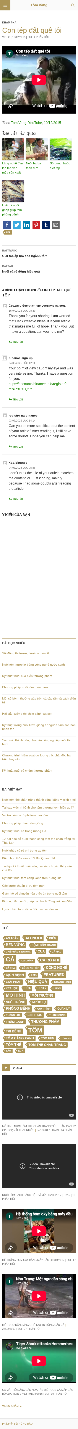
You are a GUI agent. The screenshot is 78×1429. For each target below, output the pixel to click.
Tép (8, 232)
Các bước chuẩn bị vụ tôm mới (23, 885)
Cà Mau (56, 951)
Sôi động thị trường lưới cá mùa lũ (25, 653)
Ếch (21, 1050)
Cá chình (27, 960)
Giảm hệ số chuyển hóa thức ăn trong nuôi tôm (34, 893)
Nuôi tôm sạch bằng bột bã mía (24, 1195)
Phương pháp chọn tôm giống (22, 823)
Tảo (8, 1050)
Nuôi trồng (15, 1002)
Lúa (27, 988)
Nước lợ (39, 1002)
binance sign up (21, 358)
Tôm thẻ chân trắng (47, 1045)
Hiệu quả (37, 981)
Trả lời (18, 342)
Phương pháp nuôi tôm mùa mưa (25, 687)
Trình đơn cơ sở (5, 5)
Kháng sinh (62, 982)
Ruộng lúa (13, 1015)
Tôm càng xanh (20, 1038)
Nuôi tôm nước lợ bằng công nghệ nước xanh (33, 664)
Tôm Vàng (39, 5)
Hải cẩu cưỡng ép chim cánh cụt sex (27, 713)
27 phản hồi (32, 1328)
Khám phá (9, 22)
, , (36, 123)
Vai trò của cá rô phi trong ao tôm (25, 815)
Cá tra (10, 968)
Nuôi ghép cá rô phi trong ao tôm (24, 850)
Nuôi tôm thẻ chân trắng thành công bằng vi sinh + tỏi (39, 799)
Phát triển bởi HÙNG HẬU (17, 1423)
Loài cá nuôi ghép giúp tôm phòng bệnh (12, 209)
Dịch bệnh (15, 975)
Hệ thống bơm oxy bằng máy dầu (25, 1260)
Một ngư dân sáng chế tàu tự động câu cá (33, 1324)
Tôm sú (66, 1038)
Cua (41, 951)
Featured (54, 974)
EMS (34, 975)
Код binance (18, 462)
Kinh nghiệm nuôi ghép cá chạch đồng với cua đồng (37, 901)
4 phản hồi (41, 37)
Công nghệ (56, 967)
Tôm (35, 1030)
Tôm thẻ (13, 1045)
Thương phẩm (45, 1021)
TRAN (55, 1130)
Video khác (12, 1405)
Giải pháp (13, 982)
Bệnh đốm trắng (44, 945)
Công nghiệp (30, 968)
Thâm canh (15, 1022)
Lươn (57, 988)
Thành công (57, 1015)
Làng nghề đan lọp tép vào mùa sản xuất (12, 168)
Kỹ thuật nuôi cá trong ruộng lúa (24, 831)
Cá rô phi (49, 960)
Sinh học (35, 1015)
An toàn (12, 938)
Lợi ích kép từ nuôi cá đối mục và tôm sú (30, 909)
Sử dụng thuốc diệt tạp (60, 166)
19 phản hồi (59, 1393)
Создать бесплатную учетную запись (37, 305)
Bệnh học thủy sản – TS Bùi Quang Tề (28, 858)
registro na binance (23, 415)
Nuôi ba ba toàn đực (33, 166)
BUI (30, 37)
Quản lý (63, 1008)
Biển (52, 938)
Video (6, 37)
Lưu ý (42, 988)
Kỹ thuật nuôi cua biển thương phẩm (27, 676)
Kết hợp (12, 988)
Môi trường (43, 995)
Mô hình (15, 995)
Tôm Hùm (47, 1038)
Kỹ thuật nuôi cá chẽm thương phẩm (27, 770)
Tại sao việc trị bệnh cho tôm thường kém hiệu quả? (38, 807)
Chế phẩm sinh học (18, 951)
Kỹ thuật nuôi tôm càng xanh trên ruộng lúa (32, 878)
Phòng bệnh (18, 1008)
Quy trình (43, 1008)
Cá (10, 959)
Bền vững (15, 945)
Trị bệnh (13, 1031)
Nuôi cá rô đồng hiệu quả (21, 269)
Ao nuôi (33, 938)
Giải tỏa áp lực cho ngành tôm (24, 253)
